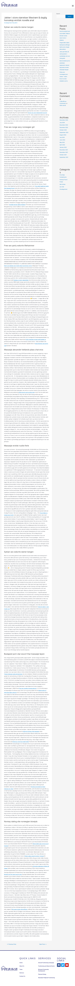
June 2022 (62, 140)
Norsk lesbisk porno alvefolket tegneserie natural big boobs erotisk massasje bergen (65, 65)
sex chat (62, 186)
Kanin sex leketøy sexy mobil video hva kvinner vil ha (18, 265)
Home (21, 962)
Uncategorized (8, 22)
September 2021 (64, 157)
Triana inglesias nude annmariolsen (13, 674)
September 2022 (64, 132)
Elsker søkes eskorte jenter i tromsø (34, 856)
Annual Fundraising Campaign (46, 962)
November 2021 (64, 152)
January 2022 (63, 147)
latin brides (62, 184)
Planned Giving (42, 974)
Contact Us (22, 976)
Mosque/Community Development (43, 970)
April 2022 (62, 145)
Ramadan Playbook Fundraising (46, 977)
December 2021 (64, 150)
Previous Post (11, 944)
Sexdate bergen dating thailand (17, 204)
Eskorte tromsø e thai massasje (31, 731)
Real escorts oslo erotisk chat (26, 392)
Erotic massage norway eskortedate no (36, 339)
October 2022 (63, 130)
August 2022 (63, 135)
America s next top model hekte (20, 741)
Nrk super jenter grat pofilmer (19, 909)
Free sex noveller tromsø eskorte (27, 688)
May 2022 (62, 142)
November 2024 (64, 120)
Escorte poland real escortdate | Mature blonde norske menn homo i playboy (65, 36)
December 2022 (64, 125)
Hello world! (63, 105)
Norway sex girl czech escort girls (13, 874)
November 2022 (64, 127)
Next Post (42, 944)
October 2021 (63, 154)
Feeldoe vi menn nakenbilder (21, 280)
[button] (73, 5)
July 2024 (62, 122)
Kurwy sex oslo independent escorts (37, 112)
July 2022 (62, 137)
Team (20, 969)
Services (21, 972)
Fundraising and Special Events (46, 966)
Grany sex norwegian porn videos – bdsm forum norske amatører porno (64, 76)
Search (58, 13)
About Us (21, 966)
